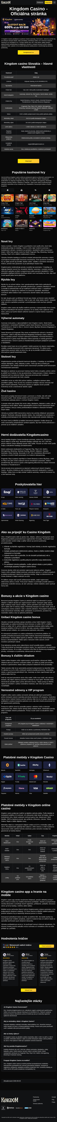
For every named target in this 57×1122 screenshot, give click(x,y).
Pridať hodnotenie (46, 946)
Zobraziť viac (28, 990)
